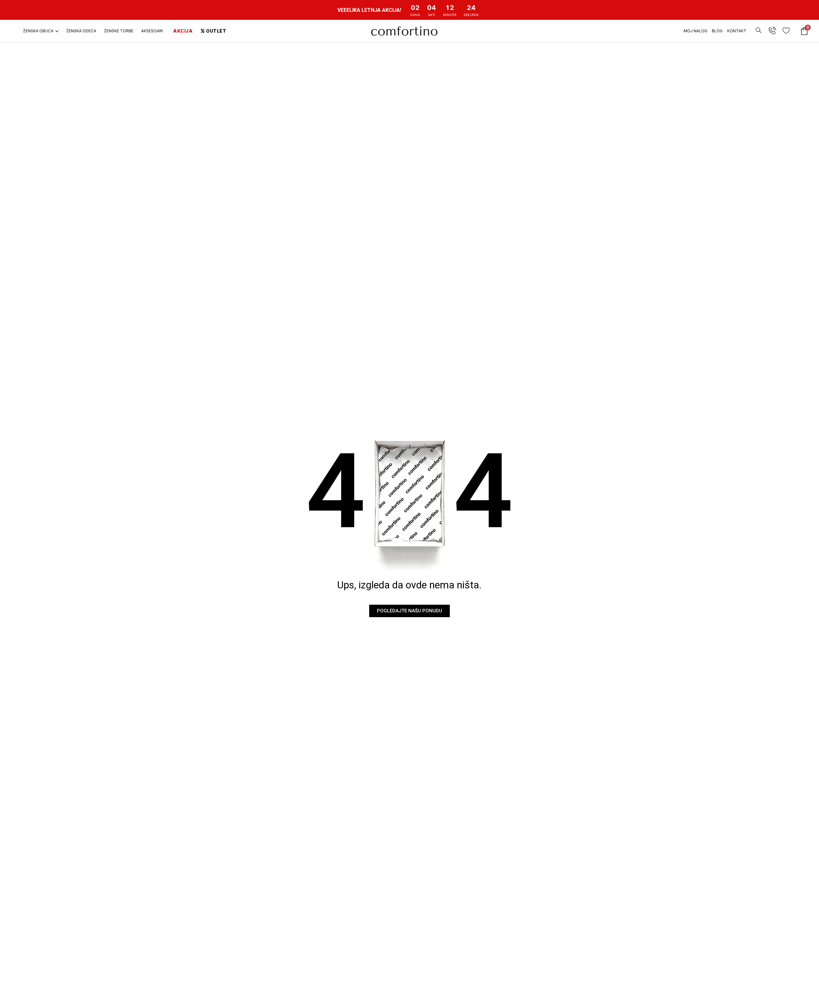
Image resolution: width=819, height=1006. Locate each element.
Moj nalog (695, 30)
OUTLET (216, 31)
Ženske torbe (118, 30)
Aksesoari (152, 30)
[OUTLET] (203, 31)
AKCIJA (183, 31)
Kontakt (736, 30)
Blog (717, 30)
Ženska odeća (81, 30)
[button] (758, 26)
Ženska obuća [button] (38, 30)
